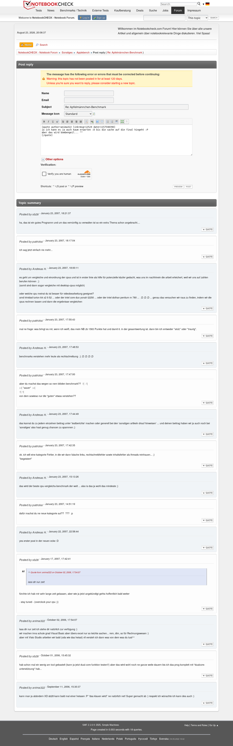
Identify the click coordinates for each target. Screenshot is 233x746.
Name (45, 93)
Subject (47, 107)
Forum (178, 10)
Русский (143, 738)
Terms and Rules (199, 725)
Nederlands (108, 738)
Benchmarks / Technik (73, 10)
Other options (54, 159)
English (64, 738)
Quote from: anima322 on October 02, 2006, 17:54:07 (55, 572)
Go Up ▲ (214, 725)
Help (186, 725)
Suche (153, 10)
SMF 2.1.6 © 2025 (91, 725)
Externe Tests (100, 10)
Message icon (51, 114)
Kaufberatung (122, 10)
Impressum (194, 10)
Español (74, 738)
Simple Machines (110, 725)
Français (85, 738)
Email (45, 100)
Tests (38, 10)
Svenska (164, 738)
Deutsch (53, 738)
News (50, 10)
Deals (139, 10)
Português (130, 738)
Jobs (165, 10)
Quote (209, 229)
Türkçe (153, 738)
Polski (119, 738)
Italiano (96, 738)
